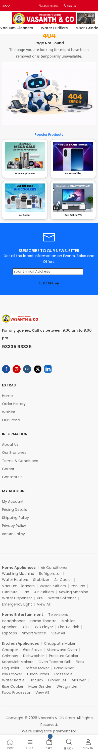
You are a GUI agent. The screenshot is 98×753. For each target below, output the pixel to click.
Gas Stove (32, 649)
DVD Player (43, 627)
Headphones (13, 621)
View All (44, 604)
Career (8, 468)
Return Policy (13, 533)
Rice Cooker (12, 686)
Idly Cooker (12, 674)
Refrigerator (50, 573)
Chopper (10, 649)
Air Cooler (63, 579)
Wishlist (9, 412)
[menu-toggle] (5, 19)
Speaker (9, 627)
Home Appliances (19, 567)
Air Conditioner (54, 567)
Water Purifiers (52, 27)
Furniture (10, 592)
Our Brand (11, 420)
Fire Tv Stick (68, 627)
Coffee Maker (36, 668)
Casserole (63, 674)
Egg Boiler (10, 668)
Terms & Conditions (20, 460)
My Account (13, 501)
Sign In (71, 5)
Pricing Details (14, 509)
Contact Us (12, 476)
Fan (26, 592)
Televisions (58, 614)
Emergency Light (17, 604)
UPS (40, 598)
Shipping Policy (15, 517)
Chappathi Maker (59, 643)
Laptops (9, 633)
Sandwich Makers (17, 662)
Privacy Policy (14, 525)
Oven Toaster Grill (54, 662)
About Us (10, 444)
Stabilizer (41, 579)
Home (7, 395)
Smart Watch (34, 633)
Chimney (10, 656)
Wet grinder (67, 686)
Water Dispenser (17, 598)
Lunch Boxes (38, 674)
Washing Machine (18, 573)
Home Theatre (43, 621)
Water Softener (62, 598)
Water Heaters (15, 579)
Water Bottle (13, 680)
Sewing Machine (73, 592)
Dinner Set (57, 680)
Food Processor (16, 692)
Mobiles (68, 621)
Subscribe (46, 283)
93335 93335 (50, 5)
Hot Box (36, 680)
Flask (80, 662)
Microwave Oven (62, 649)
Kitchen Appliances (20, 643)
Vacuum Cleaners (18, 586)
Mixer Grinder (40, 686)
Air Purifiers (44, 592)
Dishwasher (33, 656)
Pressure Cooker (63, 656)
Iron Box (78, 586)
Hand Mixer (64, 668)
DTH (25, 627)
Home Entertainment (22, 614)
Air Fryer (79, 680)
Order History (14, 403)
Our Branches (14, 452)
